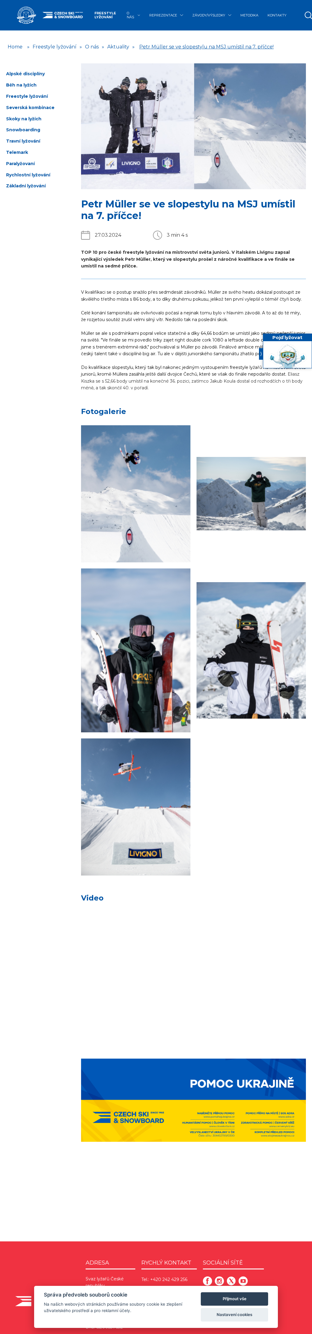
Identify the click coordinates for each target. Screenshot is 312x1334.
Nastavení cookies (234, 1314)
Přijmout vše (234, 1298)
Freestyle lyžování (105, 15)
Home (15, 47)
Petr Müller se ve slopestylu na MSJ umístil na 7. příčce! (206, 47)
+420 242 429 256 (168, 1279)
